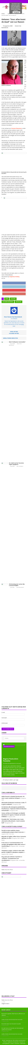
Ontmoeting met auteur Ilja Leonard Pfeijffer (17, 584)
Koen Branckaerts (20, 587)
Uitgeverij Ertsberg (14, 276)
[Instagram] (14, 1)
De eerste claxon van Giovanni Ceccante (11, 1023)
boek (6, 298)
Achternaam (5, 723)
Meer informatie (17, 10)
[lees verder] (11, 775)
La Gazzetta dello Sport (13, 826)
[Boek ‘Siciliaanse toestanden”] (5, 458)
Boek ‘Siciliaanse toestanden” (17, 342)
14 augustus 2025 (8, 26)
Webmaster (23, 1043)
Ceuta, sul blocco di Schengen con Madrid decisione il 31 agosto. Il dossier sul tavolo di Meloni (13, 814)
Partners (5, 1042)
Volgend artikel (14, 333)
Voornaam (4, 717)
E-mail (3, 712)
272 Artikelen (14, 318)
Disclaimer (17, 1043)
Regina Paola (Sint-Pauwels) (11, 760)
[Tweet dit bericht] (14, 286)
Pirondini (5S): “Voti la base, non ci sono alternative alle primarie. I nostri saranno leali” (13, 821)
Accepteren (16, 12)
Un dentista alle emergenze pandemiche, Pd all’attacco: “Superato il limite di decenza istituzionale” (14, 808)
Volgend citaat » (6, 1003)
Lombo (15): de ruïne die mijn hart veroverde (12, 1019)
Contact (12, 1043)
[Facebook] (11, 1)
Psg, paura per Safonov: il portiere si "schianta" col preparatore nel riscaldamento (12, 858)
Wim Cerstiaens (20, 466)
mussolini (18, 301)
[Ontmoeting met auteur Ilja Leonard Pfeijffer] (5, 700)
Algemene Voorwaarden (13, 1042)
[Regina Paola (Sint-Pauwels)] (14, 756)
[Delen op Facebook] (14, 283)
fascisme (13, 298)
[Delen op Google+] (14, 293)
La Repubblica (10, 792)
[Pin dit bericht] (14, 290)
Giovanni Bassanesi (16, 128)
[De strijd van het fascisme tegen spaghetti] (5, 579)
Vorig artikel (14, 331)
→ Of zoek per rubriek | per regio (10, 780)
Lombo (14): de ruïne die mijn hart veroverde (12, 1034)
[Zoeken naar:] (14, 738)
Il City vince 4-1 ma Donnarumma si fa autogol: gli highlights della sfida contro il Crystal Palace (13, 844)
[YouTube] (17, 1)
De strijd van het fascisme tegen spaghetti (16, 463)
